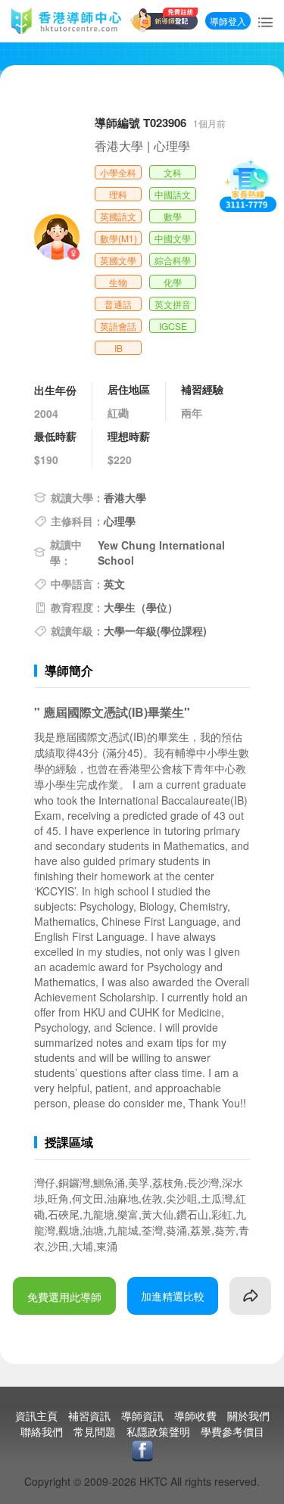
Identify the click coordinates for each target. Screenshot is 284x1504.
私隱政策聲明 (158, 1431)
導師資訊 (142, 1415)
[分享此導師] (250, 1296)
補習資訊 (89, 1415)
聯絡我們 (41, 1431)
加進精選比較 (172, 1295)
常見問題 (94, 1431)
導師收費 (195, 1415)
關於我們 (248, 1415)
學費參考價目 (232, 1431)
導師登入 (228, 20)
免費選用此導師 (64, 1296)
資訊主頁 (36, 1415)
